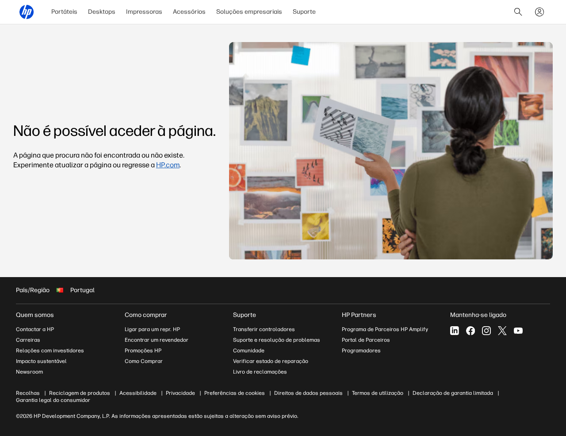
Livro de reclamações (260, 372)
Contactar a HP (35, 329)
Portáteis (64, 11)
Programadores (361, 350)
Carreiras (28, 340)
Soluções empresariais (249, 11)
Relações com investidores (50, 350)
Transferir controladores (264, 329)
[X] (502, 330)
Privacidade (180, 393)
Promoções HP (143, 350)
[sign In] (539, 12)
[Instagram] (486, 330)
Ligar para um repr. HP (152, 329)
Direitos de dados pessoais (308, 393)
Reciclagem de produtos (79, 393)
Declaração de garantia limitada (453, 393)
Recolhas (28, 393)
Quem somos (35, 315)
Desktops (101, 11)
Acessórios (189, 11)
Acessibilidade (138, 393)
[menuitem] (64, 12)
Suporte (304, 11)
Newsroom (29, 372)
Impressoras (144, 11)
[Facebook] (470, 330)
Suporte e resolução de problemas (276, 340)
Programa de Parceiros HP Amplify (385, 329)
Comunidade (248, 350)
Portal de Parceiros (366, 340)
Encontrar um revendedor (156, 340)
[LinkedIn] (454, 330)
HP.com (168, 165)
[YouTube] (518, 330)
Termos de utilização (377, 393)
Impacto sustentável (41, 361)
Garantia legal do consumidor (53, 400)
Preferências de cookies (234, 393)
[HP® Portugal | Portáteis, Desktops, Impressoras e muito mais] (26, 12)
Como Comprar (144, 361)
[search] (518, 12)
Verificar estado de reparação (270, 361)
